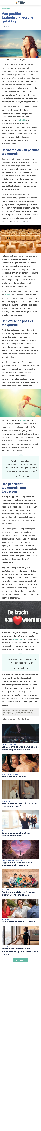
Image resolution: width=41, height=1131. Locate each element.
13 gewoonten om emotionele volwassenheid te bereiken (17, 864)
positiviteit (18, 639)
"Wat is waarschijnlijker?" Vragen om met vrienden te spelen (19, 893)
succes (23, 420)
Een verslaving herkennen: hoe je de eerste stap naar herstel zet (20, 748)
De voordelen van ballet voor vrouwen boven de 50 (16, 834)
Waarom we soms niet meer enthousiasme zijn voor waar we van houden (20, 951)
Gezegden (5, 890)
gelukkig (22, 120)
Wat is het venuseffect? (14, 776)
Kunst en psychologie (10, 774)
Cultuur (5, 830)
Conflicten (6, 801)
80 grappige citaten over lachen (18, 921)
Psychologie (6, 8)
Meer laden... (20, 960)
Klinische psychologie (10, 744)
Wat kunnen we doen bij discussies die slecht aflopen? (20, 804)
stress (7, 295)
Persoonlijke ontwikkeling (12, 860)
